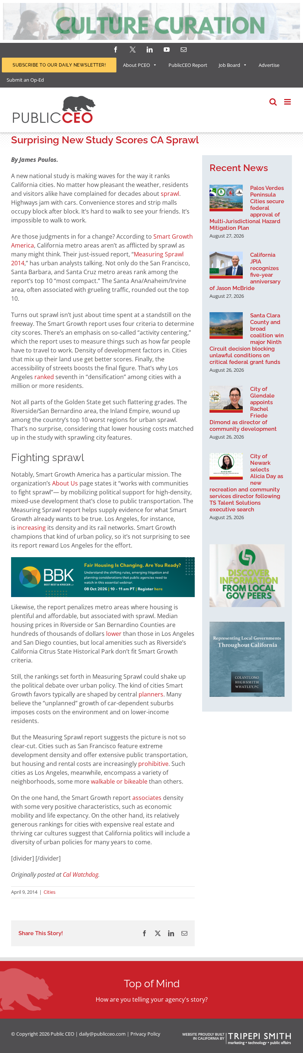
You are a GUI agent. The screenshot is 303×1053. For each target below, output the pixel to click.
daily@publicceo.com (102, 1033)
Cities (49, 892)
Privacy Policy (145, 1033)
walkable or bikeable (119, 781)
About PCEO (136, 65)
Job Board (229, 65)
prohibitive (153, 764)
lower (114, 634)
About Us (65, 483)
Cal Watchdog (80, 874)
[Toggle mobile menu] (288, 102)
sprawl (170, 194)
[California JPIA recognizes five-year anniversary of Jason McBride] (226, 265)
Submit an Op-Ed (25, 79)
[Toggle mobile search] (273, 102)
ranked (44, 377)
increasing (31, 528)
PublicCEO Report (187, 65)
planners (151, 694)
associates (146, 798)
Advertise (269, 65)
